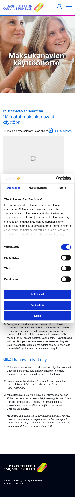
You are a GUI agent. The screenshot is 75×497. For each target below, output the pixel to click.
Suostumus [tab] (13, 187)
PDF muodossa (63, 130)
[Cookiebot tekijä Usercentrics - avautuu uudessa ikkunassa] (55, 178)
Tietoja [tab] (61, 187)
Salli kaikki (37, 294)
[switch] (66, 258)
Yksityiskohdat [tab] (37, 187)
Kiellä (37, 315)
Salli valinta (37, 305)
